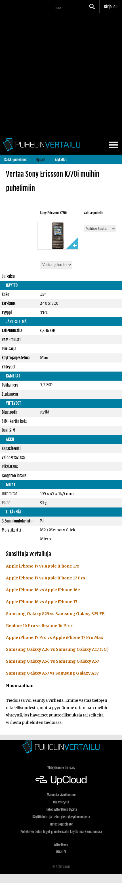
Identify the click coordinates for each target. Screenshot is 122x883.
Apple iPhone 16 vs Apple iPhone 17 (41, 601)
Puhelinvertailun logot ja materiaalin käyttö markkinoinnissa (61, 831)
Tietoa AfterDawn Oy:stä (61, 809)
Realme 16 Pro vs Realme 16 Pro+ (39, 625)
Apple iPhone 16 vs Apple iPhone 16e (43, 589)
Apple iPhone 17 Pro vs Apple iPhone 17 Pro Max (54, 637)
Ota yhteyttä (61, 802)
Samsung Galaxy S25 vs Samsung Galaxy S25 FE (55, 613)
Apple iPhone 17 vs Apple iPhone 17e (42, 566)
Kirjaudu (110, 6)
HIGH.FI (61, 852)
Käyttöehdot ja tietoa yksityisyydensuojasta (61, 817)
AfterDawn (61, 845)
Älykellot (61, 159)
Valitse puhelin (93, 213)
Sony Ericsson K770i (53, 213)
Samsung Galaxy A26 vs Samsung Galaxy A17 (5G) (57, 649)
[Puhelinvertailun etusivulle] (61, 747)
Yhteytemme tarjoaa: (61, 767)
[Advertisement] (61, 74)
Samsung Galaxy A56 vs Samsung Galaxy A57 (52, 661)
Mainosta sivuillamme (61, 795)
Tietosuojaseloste (61, 824)
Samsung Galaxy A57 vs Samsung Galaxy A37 (52, 673)
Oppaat (40, 159)
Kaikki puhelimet (15, 159)
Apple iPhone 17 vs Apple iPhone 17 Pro (45, 578)
